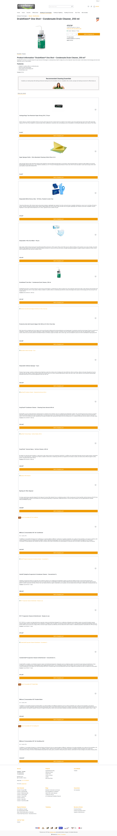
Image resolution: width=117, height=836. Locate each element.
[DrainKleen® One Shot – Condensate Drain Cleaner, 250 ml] (58, 272)
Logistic (47, 776)
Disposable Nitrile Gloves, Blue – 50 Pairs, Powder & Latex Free (36, 199)
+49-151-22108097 (25, 780)
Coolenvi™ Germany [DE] (22, 794)
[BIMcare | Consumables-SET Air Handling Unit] (58, 731)
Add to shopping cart (89, 34)
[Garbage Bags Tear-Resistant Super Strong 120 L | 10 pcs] (58, 106)
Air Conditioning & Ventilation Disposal (53, 796)
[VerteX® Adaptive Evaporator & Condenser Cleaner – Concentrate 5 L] (58, 564)
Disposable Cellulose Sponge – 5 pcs (29, 365)
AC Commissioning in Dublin (22, 810)
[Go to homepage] (26, 6)
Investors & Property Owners (79, 810)
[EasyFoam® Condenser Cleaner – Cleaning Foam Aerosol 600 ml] (58, 398)
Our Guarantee (77, 790)
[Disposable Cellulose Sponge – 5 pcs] (58, 356)
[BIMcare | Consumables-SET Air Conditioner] (58, 523)
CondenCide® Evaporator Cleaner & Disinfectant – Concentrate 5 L (37, 657)
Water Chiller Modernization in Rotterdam (25, 812)
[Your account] (91, 6)
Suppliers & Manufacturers (79, 812)
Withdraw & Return (49, 772)
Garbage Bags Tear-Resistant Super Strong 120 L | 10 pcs (34, 115)
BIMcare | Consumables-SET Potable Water (31, 699)
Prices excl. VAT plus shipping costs (74, 28)
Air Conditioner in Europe (22, 809)
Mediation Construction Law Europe (53, 790)
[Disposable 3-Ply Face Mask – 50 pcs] (58, 231)
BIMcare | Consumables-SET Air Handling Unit (31, 741)
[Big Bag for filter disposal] (58, 481)
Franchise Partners (77, 809)
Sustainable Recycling (50, 770)
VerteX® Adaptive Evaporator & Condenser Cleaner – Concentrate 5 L (38, 574)
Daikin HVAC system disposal (51, 793)
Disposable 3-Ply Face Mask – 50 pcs (29, 240)
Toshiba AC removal (50, 794)
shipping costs (53, 832)
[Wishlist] (88, 6)
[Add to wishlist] (95, 109)
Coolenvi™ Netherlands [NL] (22, 793)
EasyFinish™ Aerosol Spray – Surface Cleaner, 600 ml (33, 449)
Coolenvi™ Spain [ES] (21, 799)
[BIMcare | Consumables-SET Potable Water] (58, 690)
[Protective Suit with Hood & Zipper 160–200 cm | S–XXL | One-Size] (58, 314)
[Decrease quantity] (68, 34)
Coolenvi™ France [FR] (21, 796)
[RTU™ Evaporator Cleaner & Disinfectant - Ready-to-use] (58, 606)
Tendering (48, 807)
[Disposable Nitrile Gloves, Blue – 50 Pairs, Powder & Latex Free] (58, 189)
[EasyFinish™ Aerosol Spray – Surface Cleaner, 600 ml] (58, 439)
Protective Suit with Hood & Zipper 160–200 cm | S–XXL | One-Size (37, 324)
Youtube (75, 770)
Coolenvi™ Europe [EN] (21, 790)
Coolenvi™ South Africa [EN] (22, 800)
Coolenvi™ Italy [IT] (21, 797)
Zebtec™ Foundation (62, 834)
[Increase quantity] (76, 34)
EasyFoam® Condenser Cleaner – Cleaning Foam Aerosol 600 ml (36, 407)
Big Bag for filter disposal (26, 491)
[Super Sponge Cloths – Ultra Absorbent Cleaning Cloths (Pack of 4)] (58, 147)
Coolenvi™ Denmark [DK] (22, 791)
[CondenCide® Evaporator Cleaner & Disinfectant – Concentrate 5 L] (58, 648)
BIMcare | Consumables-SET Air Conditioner (31, 532)
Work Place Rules (49, 778)
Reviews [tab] (24, 53)
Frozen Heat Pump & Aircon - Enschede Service (26, 813)
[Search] (72, 6)
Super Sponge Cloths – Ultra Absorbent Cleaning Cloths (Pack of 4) (37, 157)
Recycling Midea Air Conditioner (52, 791)
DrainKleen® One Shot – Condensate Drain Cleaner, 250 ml (35, 282)
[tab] (19, 54)
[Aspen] (98, 20)
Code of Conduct (49, 775)
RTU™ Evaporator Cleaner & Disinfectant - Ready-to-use (34, 616)
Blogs (47, 788)
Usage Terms (48, 773)
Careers (18, 822)
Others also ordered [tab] (22, 93)
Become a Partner (78, 807)
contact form (23, 783)
